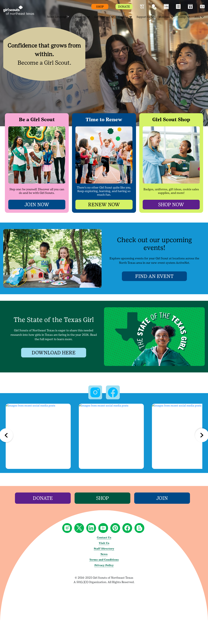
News (104, 554)
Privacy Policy (104, 565)
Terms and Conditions (104, 559)
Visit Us (104, 543)
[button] (142, 8)
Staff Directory (104, 548)
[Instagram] (38, 436)
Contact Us (104, 537)
